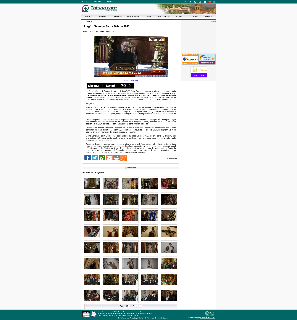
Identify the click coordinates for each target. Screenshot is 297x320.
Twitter (190, 1)
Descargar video (131, 80)
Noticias (88, 16)
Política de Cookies (161, 318)
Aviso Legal (134, 318)
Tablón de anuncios (133, 16)
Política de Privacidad (146, 318)
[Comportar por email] (109, 159)
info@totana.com (123, 318)
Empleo (148, 16)
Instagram (195, 1)
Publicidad (194, 16)
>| (140, 306)
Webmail (179, 16)
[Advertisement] (198, 36)
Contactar (208, 16)
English (214, 2)
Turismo (109, 2)
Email (205, 1)
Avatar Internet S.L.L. (207, 318)
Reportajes (103, 16)
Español (209, 2)
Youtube (200, 1)
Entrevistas (118, 16)
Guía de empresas (163, 16)
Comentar (173, 158)
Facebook (186, 1)
